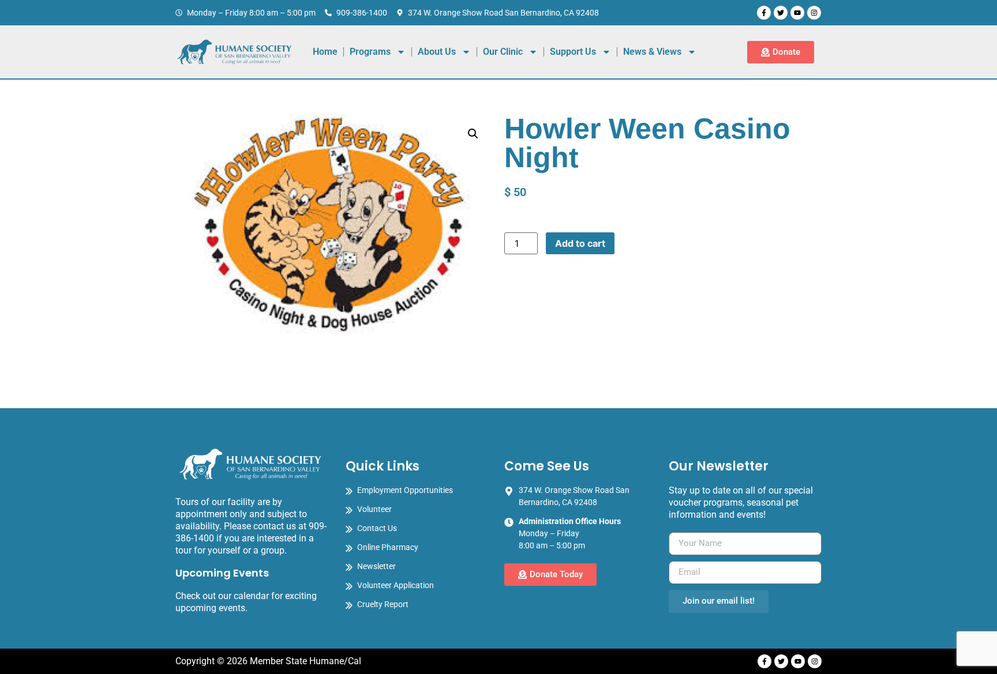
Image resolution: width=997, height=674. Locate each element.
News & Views (652, 51)
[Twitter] (781, 13)
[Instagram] (814, 13)
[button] (473, 133)
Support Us (573, 51)
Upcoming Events (222, 573)
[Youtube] (797, 13)
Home (325, 51)
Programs (370, 51)
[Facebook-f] (764, 13)
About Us (437, 51)
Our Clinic (503, 51)
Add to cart (580, 243)
